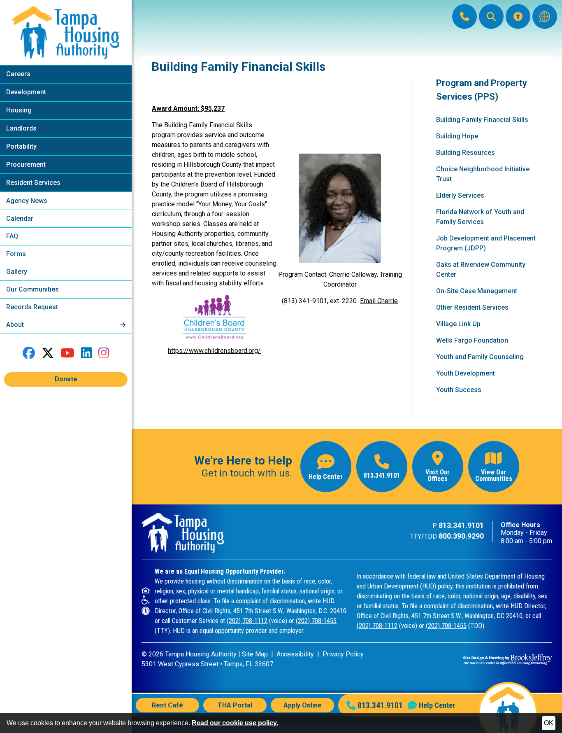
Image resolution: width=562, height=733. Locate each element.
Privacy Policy (343, 654)
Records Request (32, 307)
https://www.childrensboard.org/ (214, 351)
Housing (19, 110)
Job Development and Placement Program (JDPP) (486, 243)
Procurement (26, 164)
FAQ (12, 236)
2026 (156, 654)
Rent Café (167, 705)
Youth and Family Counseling (480, 357)
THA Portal (235, 705)
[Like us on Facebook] (29, 353)
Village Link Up (458, 324)
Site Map (255, 654)
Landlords (21, 128)
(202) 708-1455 (316, 621)
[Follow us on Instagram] (103, 353)
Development (26, 92)
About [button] (16, 325)
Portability (21, 146)
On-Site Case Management (476, 291)
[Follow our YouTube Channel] (67, 353)
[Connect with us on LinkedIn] (86, 353)
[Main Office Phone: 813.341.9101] (464, 16)
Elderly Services (460, 195)
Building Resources (465, 152)
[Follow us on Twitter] (48, 353)
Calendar (19, 218)
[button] (491, 16)
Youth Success (458, 390)
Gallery (16, 271)
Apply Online (302, 705)
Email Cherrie (379, 301)
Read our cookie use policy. (235, 722)
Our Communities (32, 289)
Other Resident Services (472, 307)
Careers (18, 74)
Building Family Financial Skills (482, 120)
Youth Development (465, 373)
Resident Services (33, 183)
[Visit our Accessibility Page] (518, 16)
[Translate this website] (544, 16)
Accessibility (295, 654)
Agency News (26, 201)
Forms (16, 254)
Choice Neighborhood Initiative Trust (482, 174)
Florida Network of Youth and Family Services (480, 217)
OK (548, 722)
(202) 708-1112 (247, 621)
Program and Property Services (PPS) (481, 90)
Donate (66, 379)
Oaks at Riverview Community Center (480, 269)
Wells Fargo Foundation (472, 340)
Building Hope (457, 136)
